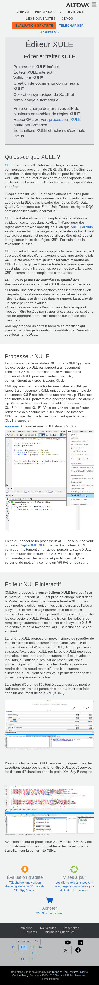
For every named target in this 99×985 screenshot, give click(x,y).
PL (23, 959)
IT (22, 953)
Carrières (31, 932)
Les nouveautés (41, 18)
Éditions (76, 11)
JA (40, 947)
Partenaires (71, 928)
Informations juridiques (59, 932)
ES (32, 947)
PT (31, 959)
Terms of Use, (60, 971)
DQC (74, 202)
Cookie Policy (20, 975)
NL (39, 953)
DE (14, 947)
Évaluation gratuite (34, 25)
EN (36, 941)
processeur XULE (65, 119)
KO (31, 953)
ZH (15, 953)
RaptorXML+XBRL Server (39, 545)
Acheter (48, 32)
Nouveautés (48, 928)
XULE (9, 165)
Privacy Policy (77, 971)
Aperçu (22, 11)
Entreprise (25, 928)
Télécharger (71, 25)
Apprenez (12, 426)
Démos (67, 18)
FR (23, 947)
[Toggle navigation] (94, 5)
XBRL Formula (82, 227)
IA (60, 11)
